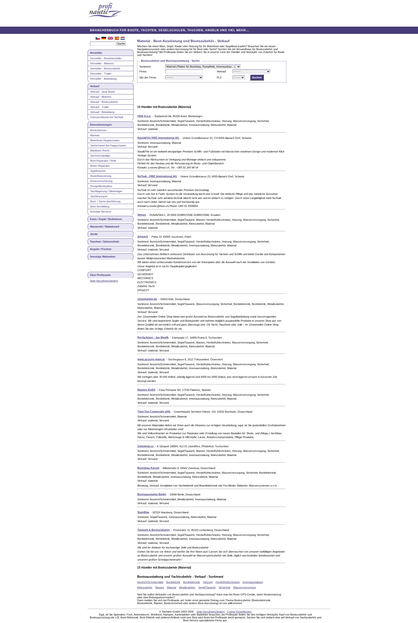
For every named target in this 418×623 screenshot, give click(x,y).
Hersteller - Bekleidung (103, 78)
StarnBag (143, 512)
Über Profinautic (100, 275)
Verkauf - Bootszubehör (104, 101)
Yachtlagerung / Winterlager (106, 191)
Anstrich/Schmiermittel (150, 582)
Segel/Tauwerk (207, 587)
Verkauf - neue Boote (102, 91)
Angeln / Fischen (101, 249)
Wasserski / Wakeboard (104, 226)
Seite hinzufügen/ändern (104, 280)
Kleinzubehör (144, 587)
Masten (159, 587)
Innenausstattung (253, 582)
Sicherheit (224, 587)
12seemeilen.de (147, 298)
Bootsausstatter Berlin (151, 494)
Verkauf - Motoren (100, 96)
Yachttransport (98, 196)
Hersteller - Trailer (101, 73)
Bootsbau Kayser (148, 467)
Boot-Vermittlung (99, 206)
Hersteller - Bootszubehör (105, 68)
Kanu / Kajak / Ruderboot (106, 219)
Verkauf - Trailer (99, 107)
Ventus (141, 214)
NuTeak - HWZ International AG (157, 176)
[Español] (117, 38)
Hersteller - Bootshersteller (106, 58)
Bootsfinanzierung (100, 176)
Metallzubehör (187, 587)
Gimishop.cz (145, 446)
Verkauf (94, 86)
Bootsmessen (98, 130)
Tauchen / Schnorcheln (104, 241)
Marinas (95, 135)
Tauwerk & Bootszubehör (153, 529)
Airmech (142, 236)
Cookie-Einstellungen (239, 611)
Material (171, 587)
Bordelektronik (191, 582)
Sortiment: (145, 66)
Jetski (93, 234)
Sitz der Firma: (148, 77)
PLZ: (219, 77)
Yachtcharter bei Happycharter (108, 145)
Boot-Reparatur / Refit (103, 160)
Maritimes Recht (99, 150)
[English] (110, 38)
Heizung (208, 582)
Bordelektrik (173, 582)
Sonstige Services (100, 211)
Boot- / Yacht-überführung (105, 201)
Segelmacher (98, 170)
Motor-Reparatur (100, 165)
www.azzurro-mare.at (151, 359)
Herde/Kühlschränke (228, 582)
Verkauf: (221, 71)
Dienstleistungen (101, 124)
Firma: (143, 71)
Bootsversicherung (101, 181)
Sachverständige (100, 155)
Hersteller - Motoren (102, 63)
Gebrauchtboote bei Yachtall (106, 117)
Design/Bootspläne (101, 186)
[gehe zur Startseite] (105, 10)
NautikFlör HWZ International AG (158, 137)
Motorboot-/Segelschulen (104, 140)
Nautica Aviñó (146, 389)
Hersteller (96, 52)
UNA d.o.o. (144, 115)
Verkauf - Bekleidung (102, 112)
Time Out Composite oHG (154, 411)
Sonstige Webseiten (102, 256)
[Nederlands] (122, 38)
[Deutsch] (103, 38)
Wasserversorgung (244, 587)
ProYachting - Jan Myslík (153, 337)
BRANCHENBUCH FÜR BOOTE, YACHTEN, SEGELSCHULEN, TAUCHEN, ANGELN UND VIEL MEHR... (169, 30)
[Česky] (98, 38)
